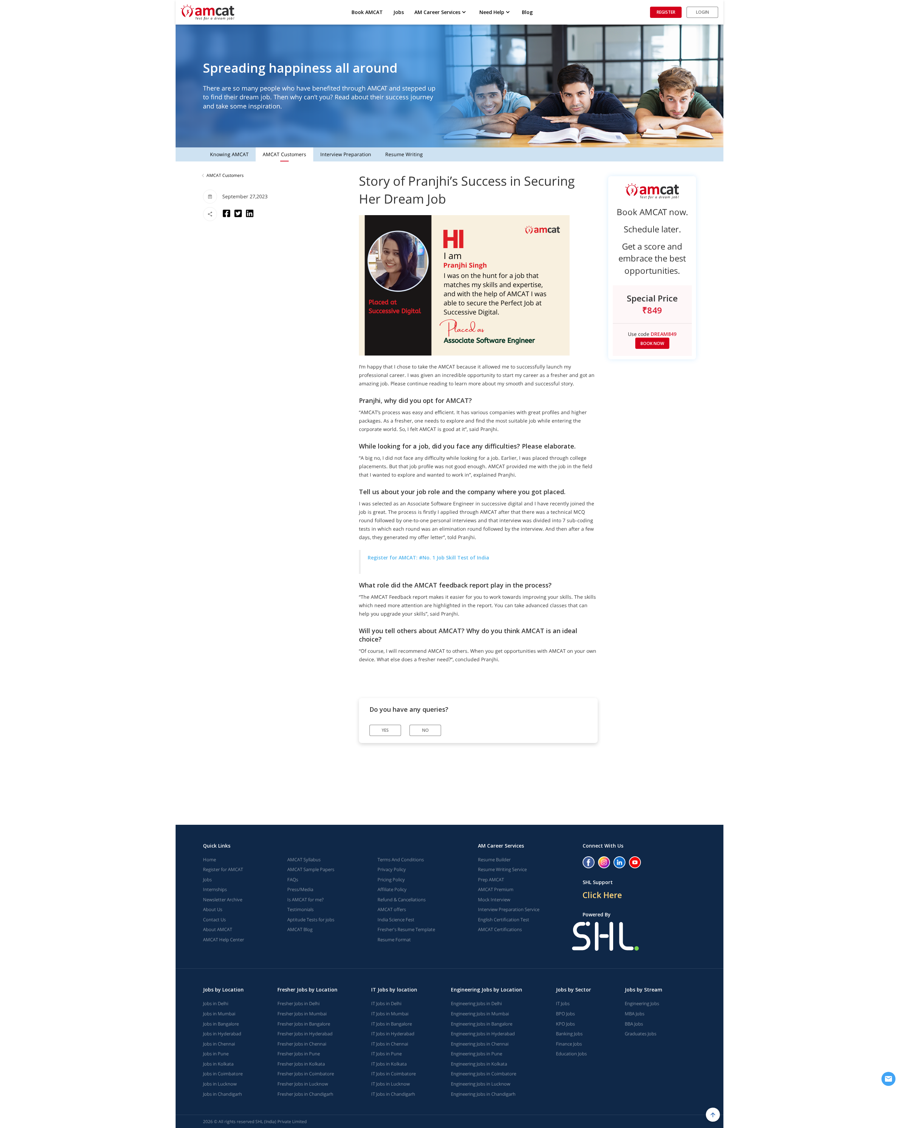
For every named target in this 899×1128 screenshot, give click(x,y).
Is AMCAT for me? (305, 899)
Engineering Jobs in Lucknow (480, 1084)
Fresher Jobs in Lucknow (302, 1084)
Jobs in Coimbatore (223, 1073)
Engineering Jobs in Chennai (479, 1044)
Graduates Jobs (640, 1033)
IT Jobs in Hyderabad (392, 1033)
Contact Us (214, 919)
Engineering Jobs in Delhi (476, 1003)
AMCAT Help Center (223, 939)
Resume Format (394, 939)
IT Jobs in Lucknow (390, 1084)
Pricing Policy (391, 879)
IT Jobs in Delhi (386, 1003)
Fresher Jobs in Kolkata (301, 1064)
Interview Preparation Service (508, 909)
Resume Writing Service (502, 869)
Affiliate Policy (392, 889)
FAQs (292, 879)
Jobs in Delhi (215, 1003)
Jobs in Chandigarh (222, 1094)
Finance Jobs (569, 1044)
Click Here (602, 895)
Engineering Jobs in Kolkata (479, 1064)
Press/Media (300, 889)
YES (385, 730)
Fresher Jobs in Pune (298, 1053)
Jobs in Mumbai (219, 1013)
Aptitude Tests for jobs (310, 919)
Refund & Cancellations (402, 899)
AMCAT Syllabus (304, 859)
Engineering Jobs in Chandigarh (483, 1094)
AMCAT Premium (495, 889)
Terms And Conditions (401, 859)
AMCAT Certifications (500, 929)
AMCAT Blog (300, 929)
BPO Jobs (565, 1013)
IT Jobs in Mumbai (389, 1013)
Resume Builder (494, 859)
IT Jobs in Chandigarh (393, 1094)
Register (666, 12)
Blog (527, 12)
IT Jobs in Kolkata (389, 1064)
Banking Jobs (569, 1033)
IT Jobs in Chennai (389, 1044)
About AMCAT (217, 929)
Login (702, 12)
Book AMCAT (367, 12)
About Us (212, 909)
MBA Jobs (634, 1013)
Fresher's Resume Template (406, 929)
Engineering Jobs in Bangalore (481, 1024)
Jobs (398, 12)
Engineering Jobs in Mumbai (480, 1013)
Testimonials (300, 909)
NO (425, 730)
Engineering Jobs (642, 1003)
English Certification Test (503, 919)
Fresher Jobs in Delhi (298, 1003)
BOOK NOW (652, 343)
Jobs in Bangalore (221, 1024)
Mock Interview (494, 899)
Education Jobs (571, 1053)
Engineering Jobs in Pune (476, 1053)
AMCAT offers (392, 909)
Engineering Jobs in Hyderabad (483, 1033)
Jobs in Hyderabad (222, 1033)
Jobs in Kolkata (218, 1064)
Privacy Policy (392, 869)
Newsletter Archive (222, 899)
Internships (215, 889)
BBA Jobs (634, 1024)
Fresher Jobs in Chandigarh (305, 1094)
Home (209, 859)
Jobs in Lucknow (220, 1084)
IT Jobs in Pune (386, 1053)
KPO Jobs (565, 1024)
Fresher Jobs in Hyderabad (305, 1033)
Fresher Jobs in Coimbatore (305, 1073)
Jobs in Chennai (219, 1044)
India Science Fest (396, 919)
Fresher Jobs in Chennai (301, 1044)
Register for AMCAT (223, 869)
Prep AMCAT (491, 879)
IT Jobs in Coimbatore (393, 1073)
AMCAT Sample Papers (310, 869)
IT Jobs (563, 1003)
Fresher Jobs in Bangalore (303, 1024)
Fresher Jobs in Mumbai (302, 1013)
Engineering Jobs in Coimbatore (483, 1073)
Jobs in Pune (216, 1053)
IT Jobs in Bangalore (391, 1024)
